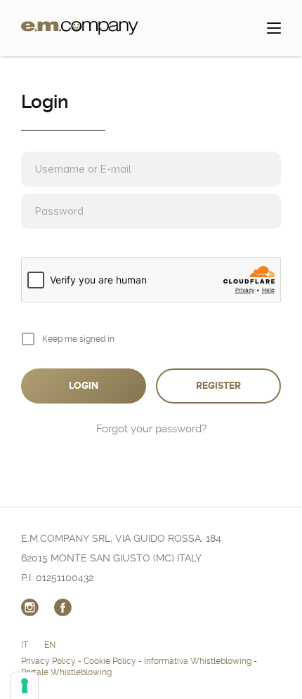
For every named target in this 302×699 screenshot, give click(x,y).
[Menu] (274, 28)
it (24, 645)
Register (218, 386)
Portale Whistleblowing (66, 672)
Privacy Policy (48, 661)
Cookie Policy (110, 661)
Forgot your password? (151, 428)
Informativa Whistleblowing (197, 661)
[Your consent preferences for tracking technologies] (24, 685)
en (49, 645)
